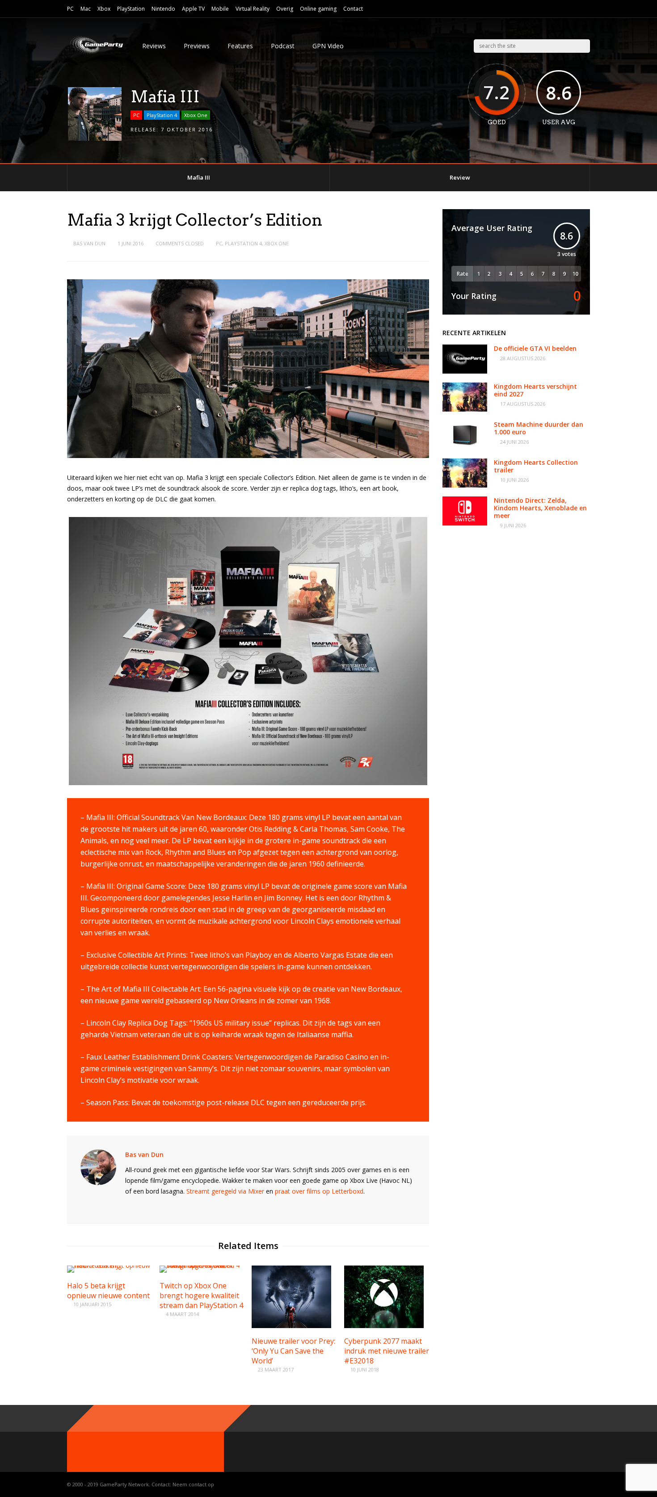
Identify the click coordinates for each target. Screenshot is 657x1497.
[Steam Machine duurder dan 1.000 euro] (464, 447)
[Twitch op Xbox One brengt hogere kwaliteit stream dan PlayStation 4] (202, 1265)
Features (240, 46)
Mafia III (198, 177)
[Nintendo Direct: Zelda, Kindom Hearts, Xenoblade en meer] (464, 523)
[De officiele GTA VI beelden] (464, 371)
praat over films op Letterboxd (319, 1191)
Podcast (283, 46)
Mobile (220, 9)
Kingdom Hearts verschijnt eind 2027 (535, 390)
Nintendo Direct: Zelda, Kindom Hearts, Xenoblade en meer (540, 508)
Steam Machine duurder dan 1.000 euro (538, 428)
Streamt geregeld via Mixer (225, 1191)
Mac (85, 9)
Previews (197, 46)
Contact (353, 9)
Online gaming (318, 9)
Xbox (103, 9)
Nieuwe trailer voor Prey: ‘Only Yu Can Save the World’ (293, 1351)
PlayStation (131, 9)
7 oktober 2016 (187, 129)
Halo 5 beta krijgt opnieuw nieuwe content (108, 1290)
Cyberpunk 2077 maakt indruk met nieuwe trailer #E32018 (386, 1351)
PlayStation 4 (162, 115)
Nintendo (163, 9)
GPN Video (328, 46)
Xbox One (195, 115)
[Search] (583, 46)
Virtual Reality (253, 9)
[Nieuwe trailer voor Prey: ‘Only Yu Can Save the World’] (291, 1325)
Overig (284, 9)
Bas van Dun (89, 243)
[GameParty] (95, 54)
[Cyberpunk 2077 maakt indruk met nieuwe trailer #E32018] (384, 1325)
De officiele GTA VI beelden (535, 348)
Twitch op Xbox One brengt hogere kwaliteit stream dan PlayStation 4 (201, 1295)
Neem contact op (193, 1484)
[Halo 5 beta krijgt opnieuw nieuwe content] (109, 1265)
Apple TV (193, 9)
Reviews (154, 46)
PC (70, 9)
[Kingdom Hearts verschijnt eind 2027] (464, 409)
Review (460, 177)
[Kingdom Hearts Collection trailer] (464, 485)
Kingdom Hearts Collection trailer (536, 466)
